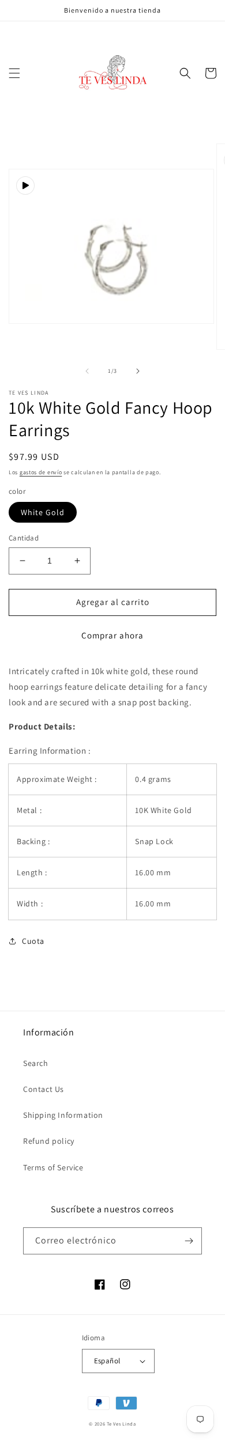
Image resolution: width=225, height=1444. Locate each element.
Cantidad (24, 538)
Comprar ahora (112, 635)
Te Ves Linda (121, 1423)
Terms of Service (53, 1167)
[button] (14, 73)
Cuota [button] (33, 941)
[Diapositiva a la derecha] (138, 371)
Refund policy (48, 1141)
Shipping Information (63, 1115)
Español (107, 1361)
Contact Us (43, 1089)
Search (35, 1063)
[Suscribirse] (188, 1240)
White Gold (43, 512)
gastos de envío (41, 472)
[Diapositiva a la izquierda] (87, 371)
